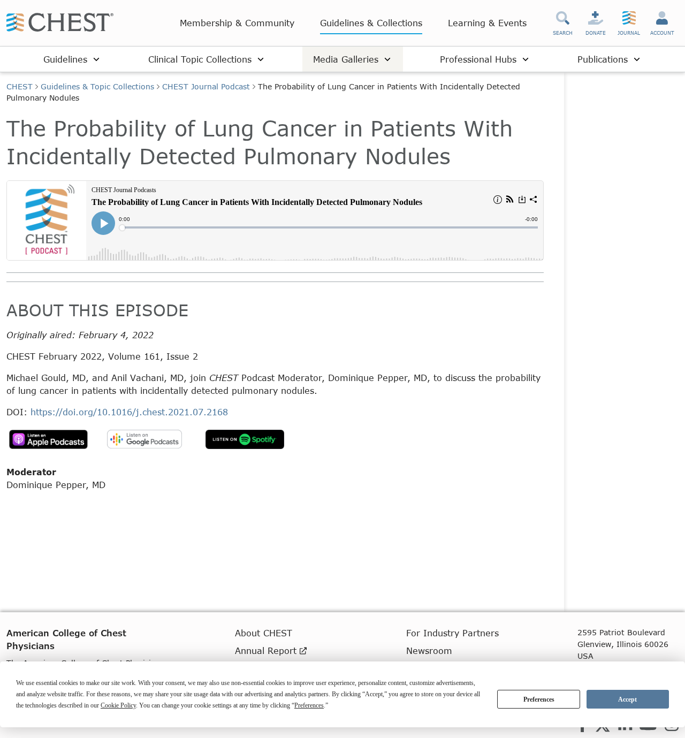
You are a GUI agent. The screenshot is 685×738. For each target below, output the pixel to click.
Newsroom (429, 650)
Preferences (538, 699)
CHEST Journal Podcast (206, 86)
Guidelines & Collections (371, 23)
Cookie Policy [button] (118, 705)
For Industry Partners (452, 633)
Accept (627, 699)
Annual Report (267, 650)
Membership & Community (237, 23)
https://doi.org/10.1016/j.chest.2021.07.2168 (129, 412)
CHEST (19, 86)
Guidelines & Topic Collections (97, 86)
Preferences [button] (309, 705)
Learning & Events (487, 23)
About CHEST (263, 633)
